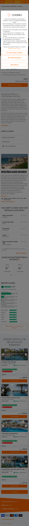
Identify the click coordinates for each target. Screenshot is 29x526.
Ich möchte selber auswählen (14, 52)
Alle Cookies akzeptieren (14, 57)
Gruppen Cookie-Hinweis (14, 48)
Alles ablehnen (14, 64)
